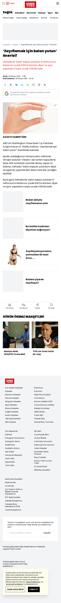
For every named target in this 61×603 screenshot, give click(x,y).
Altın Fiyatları (10, 422)
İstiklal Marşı (39, 412)
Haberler (6, 44)
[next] (56, 339)
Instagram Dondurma (14, 438)
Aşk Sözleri (9, 451)
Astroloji (8, 434)
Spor (50, 12)
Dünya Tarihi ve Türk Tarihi (42, 462)
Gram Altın (9, 458)
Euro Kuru (38, 391)
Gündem (19, 12)
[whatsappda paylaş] (28, 85)
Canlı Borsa (39, 398)
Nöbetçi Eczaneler (41, 408)
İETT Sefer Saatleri (12, 497)
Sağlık (8, 12)
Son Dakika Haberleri (14, 388)
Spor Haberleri (11, 405)
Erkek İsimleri (10, 482)
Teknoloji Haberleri (13, 418)
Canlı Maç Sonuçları (43, 441)
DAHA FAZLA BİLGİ (15, 589)
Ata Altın (37, 431)
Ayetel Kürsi (10, 445)
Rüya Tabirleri (40, 457)
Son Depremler (11, 431)
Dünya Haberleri (12, 408)
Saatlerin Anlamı (12, 448)
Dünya (41, 12)
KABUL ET (34, 589)
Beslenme (34, 18)
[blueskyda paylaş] (16, 85)
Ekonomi (31, 12)
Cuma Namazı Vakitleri (44, 405)
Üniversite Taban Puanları (41, 452)
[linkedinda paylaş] (22, 85)
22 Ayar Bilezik (40, 438)
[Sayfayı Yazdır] (39, 85)
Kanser (44, 18)
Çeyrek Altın (10, 462)
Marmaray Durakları (13, 479)
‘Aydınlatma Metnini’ (14, 584)
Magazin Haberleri (13, 401)
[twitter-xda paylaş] (11, 85)
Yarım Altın (9, 465)
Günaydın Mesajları (13, 455)
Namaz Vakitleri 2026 (43, 401)
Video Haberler (40, 448)
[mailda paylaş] (33, 85)
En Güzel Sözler (40, 466)
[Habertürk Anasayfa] (30, 4)
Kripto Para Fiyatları (42, 394)
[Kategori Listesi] (57, 3)
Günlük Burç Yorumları (43, 422)
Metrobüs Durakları (42, 470)
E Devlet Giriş (39, 418)
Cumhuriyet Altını (41, 434)
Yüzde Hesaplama (13, 510)
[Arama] (3, 3)
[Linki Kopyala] (45, 85)
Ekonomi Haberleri (12, 394)
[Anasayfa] (9, 381)
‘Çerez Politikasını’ (33, 582)
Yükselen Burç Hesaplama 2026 (12, 505)
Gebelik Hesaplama (13, 500)
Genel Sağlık (8, 18)
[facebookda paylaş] (5, 85)
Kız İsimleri (9, 486)
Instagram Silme (12, 441)
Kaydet (47, 532)
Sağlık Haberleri (11, 412)
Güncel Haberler (12, 398)
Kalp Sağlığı (21, 18)
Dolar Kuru (38, 388)
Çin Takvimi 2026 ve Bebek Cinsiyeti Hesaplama (13, 491)
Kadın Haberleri (11, 415)
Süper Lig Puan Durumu (44, 445)
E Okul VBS (38, 415)
